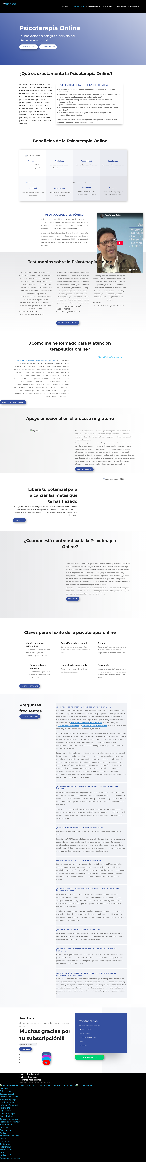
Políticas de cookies (28, 1077)
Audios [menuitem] (3, 1133)
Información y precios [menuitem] (10, 1105)
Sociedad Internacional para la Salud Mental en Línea (36, 360)
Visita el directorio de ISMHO (13, 402)
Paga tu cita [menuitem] (5, 1110)
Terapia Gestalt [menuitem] (7, 1094)
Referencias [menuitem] (5, 1146)
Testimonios (121, 7)
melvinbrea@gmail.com (87, 1037)
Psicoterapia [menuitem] (5, 1091)
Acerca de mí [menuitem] (6, 1149)
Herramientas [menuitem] (6, 1124)
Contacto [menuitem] (4, 1152)
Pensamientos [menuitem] (6, 1130)
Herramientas (107, 7)
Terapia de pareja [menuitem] (8, 1099)
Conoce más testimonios (67, 323)
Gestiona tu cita (92, 7)
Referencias (132, 7)
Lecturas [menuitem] (4, 1127)
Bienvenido (66, 7)
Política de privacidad (29, 1074)
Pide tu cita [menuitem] (5, 1107)
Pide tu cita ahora (29, 47)
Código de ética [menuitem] (7, 1155)
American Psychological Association (94, 726)
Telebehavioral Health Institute (68, 726)
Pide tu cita (19, 520)
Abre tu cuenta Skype (30, 686)
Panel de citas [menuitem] (6, 1116)
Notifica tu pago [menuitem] (7, 1113)
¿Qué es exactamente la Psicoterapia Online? (66, 73)
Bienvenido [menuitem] (5, 1088)
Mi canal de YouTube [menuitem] (9, 1135)
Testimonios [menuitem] (5, 1144)
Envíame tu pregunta (30, 716)
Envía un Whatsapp (89, 1057)
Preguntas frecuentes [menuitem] (10, 1121)
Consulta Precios (48, 47)
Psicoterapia (77, 7)
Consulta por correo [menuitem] (9, 1119)
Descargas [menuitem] (5, 1141)
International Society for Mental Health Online (86, 723)
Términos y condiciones (30, 1079)
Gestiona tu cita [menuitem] (7, 1102)
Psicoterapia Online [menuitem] (9, 1096)
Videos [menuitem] (3, 1138)
